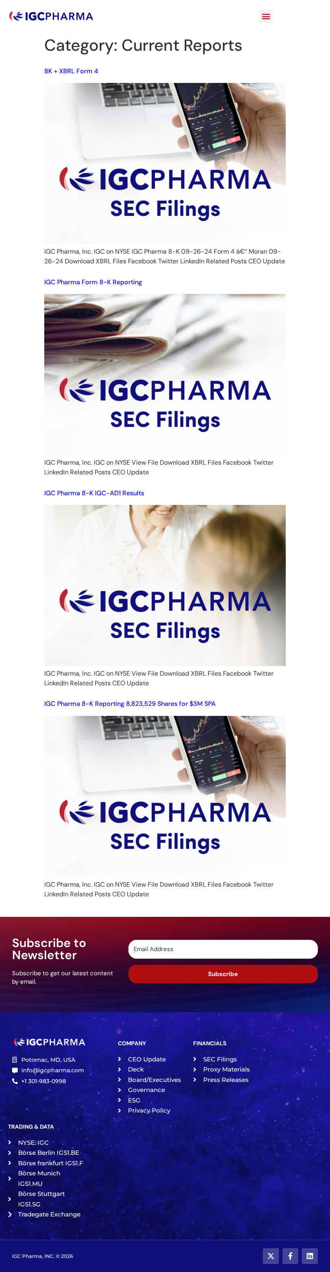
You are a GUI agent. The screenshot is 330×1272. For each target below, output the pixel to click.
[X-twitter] (271, 1256)
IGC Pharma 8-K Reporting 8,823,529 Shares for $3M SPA (130, 703)
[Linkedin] (310, 1256)
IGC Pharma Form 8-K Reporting (93, 282)
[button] (265, 16)
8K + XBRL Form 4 (72, 71)
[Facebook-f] (291, 1256)
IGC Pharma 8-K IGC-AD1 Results (94, 493)
